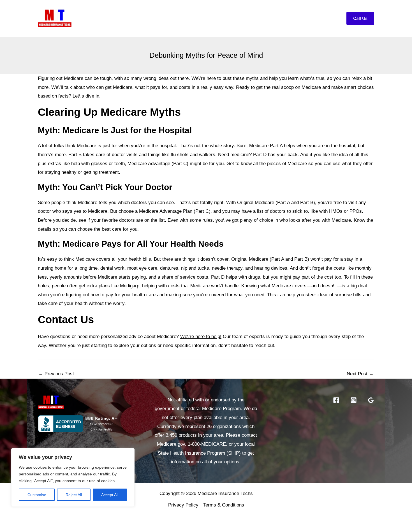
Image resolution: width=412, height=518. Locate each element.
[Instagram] (353, 400)
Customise (36, 494)
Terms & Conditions (223, 505)
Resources (280, 18)
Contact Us (318, 18)
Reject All (74, 494)
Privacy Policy (183, 505)
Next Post (360, 373)
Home (181, 18)
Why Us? (206, 18)
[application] (256, 18)
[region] (73, 477)
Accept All (109, 494)
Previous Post (56, 373)
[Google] (371, 400)
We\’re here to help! (200, 336)
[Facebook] (336, 400)
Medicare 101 (239, 18)
